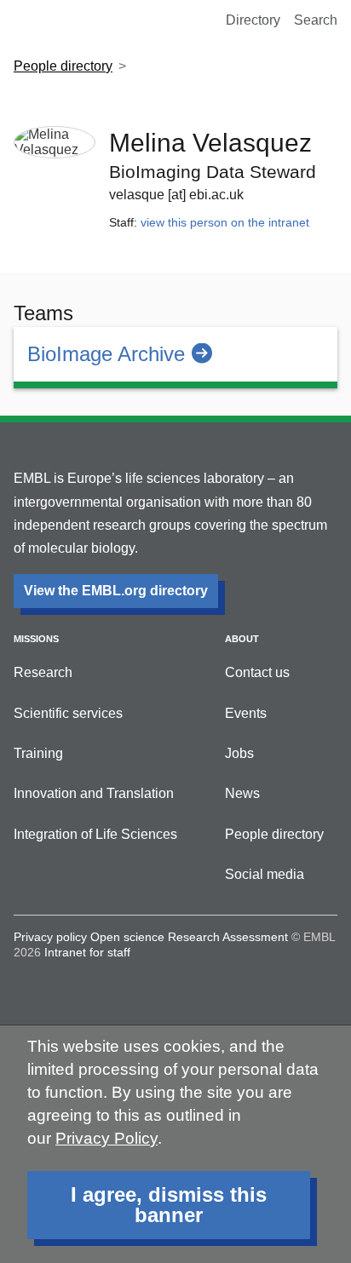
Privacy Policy (106, 1138)
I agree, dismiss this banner (169, 1204)
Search (315, 20)
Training (38, 753)
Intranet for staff (87, 952)
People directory (63, 66)
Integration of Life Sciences (95, 834)
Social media (264, 874)
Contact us (257, 672)
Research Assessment (228, 937)
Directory (253, 20)
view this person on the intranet (225, 222)
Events (246, 713)
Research (43, 672)
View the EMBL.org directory (116, 590)
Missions (36, 639)
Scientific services (68, 713)
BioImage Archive (106, 353)
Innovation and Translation (94, 793)
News (242, 793)
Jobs (239, 753)
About (242, 639)
